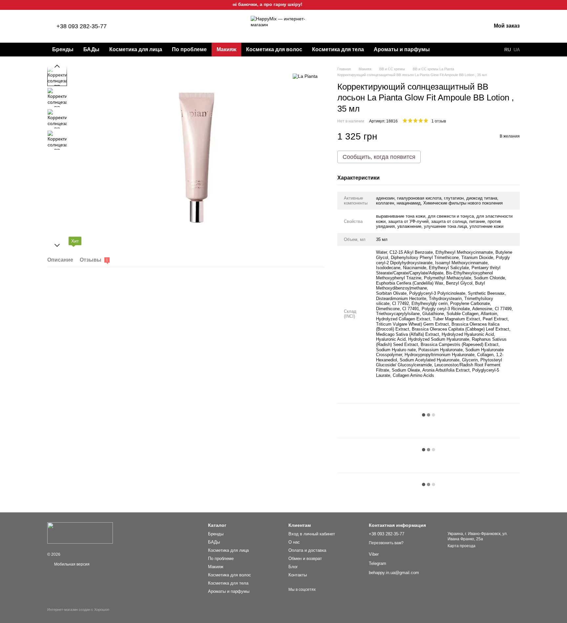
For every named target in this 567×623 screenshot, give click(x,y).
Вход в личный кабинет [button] (311, 533)
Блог (293, 566)
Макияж (226, 49)
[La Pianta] (305, 76)
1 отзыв (438, 121)
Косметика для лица (135, 49)
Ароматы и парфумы (402, 49)
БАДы (91, 49)
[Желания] (452, 26)
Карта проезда (461, 546)
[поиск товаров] (446, 49)
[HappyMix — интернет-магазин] (80, 532)
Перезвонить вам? (386, 543)
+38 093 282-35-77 (81, 26)
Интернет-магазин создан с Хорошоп (78, 610)
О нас (294, 542)
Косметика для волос (274, 49)
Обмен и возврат (305, 558)
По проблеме (189, 49)
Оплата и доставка (307, 550)
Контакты (297, 574)
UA (517, 49)
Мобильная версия (71, 564)
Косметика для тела (338, 49)
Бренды (63, 49)
